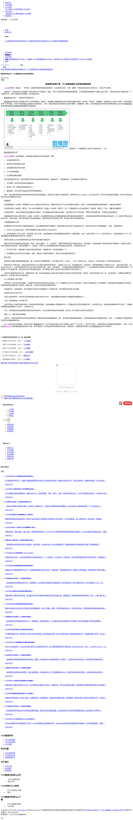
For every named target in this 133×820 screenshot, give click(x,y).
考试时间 (10, 427)
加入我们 (8, 768)
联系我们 (8, 16)
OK (2, 818)
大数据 (21, 363)
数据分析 (27, 363)
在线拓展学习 (10, 757)
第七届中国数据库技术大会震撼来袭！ (20, 398)
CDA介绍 (8, 766)
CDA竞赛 (8, 9)
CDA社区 (8, 7)
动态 (6, 61)
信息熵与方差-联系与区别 (15, 396)
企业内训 (8, 57)
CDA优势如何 (10, 753)
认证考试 (8, 53)
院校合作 (8, 55)
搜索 (21, 65)
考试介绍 (10, 409)
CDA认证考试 (10, 742)
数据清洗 (49, 84)
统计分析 (27, 104)
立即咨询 (127, 403)
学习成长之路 (10, 755)
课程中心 (8, 32)
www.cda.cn (22, 810)
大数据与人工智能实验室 (15, 13)
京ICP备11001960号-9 (92, 810)
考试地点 (10, 416)
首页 (6, 30)
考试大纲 (10, 411)
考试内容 (10, 413)
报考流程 (10, 424)
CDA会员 (26, 9)
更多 (2, 471)
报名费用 (10, 429)
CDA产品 (8, 11)
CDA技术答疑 (17, 9)
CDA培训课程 (10, 740)
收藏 (2, 80)
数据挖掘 (128, 104)
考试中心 (8, 3)
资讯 (6, 59)
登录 (4, 67)
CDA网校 (8, 5)
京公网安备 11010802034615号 (113, 810)
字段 (28, 183)
